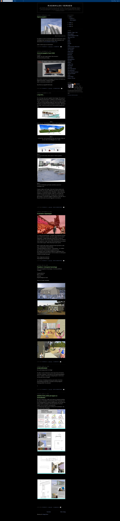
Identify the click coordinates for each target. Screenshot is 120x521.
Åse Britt (69, 43)
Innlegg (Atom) (45, 514)
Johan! (69, 75)
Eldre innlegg (63, 511)
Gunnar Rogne (70, 76)
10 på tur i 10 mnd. (71, 78)
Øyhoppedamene (71, 59)
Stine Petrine (70, 65)
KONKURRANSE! (42, 368)
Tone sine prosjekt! (71, 73)
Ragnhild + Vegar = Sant (73, 32)
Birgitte (69, 41)
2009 (70, 16)
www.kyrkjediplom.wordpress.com (50, 41)
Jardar (69, 38)
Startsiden (49, 511)
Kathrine (69, 62)
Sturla (69, 40)
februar (71, 18)
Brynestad (70, 54)
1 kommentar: (56, 46)
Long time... (40, 94)
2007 (70, 24)
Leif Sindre (70, 67)
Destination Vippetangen (44, 213)
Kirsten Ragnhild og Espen (73, 71)
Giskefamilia (70, 53)
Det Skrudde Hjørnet (72, 68)
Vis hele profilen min (73, 95)
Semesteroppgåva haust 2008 (46, 53)
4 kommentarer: (56, 88)
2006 (70, 26)
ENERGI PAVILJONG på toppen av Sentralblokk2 (47, 396)
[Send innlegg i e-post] (61, 46)
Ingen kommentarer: (57, 207)
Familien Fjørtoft (71, 48)
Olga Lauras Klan (71, 37)
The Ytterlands (71, 49)
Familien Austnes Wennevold (73, 46)
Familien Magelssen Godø (73, 35)
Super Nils (70, 60)
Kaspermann (70, 56)
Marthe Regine (70, 57)
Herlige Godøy (70, 51)
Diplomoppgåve (41, 17)
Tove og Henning (71, 70)
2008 (70, 22)
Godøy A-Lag (70, 64)
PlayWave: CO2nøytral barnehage (47, 267)
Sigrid (69, 45)
